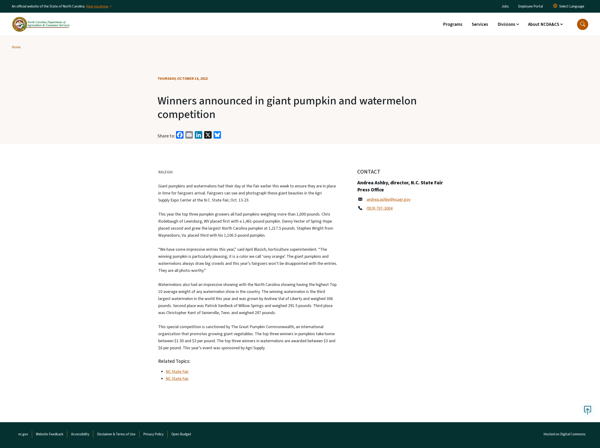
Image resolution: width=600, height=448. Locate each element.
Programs (452, 24)
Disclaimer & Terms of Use (116, 434)
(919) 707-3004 (380, 208)
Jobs (505, 6)
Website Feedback (49, 434)
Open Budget (181, 434)
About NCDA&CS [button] (543, 24)
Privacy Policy (153, 434)
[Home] (41, 19)
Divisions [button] (506, 24)
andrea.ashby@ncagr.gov (388, 199)
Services (480, 24)
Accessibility (80, 434)
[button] (582, 24)
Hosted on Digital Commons (564, 434)
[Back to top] (587, 410)
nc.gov (23, 434)
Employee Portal (530, 6)
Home (16, 47)
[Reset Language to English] (555, 6)
